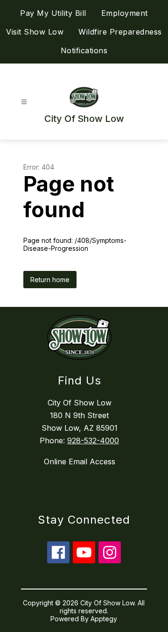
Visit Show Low (34, 31)
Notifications (84, 50)
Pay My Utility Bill (53, 13)
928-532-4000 (93, 440)
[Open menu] (24, 102)
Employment (124, 13)
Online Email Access (79, 461)
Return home (50, 280)
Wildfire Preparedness (120, 31)
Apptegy (104, 619)
